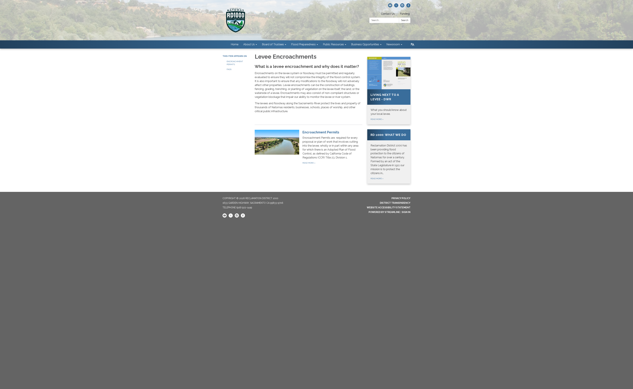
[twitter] (396, 6)
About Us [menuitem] (249, 44)
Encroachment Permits (235, 63)
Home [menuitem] (234, 44)
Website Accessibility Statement (388, 207)
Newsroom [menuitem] (393, 44)
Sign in (406, 212)
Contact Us (388, 13)
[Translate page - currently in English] (412, 44)
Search (404, 20)
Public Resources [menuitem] (333, 44)
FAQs (229, 69)
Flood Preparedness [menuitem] (303, 44)
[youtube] (390, 6)
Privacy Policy (401, 198)
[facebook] (408, 6)
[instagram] (402, 6)
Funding (405, 13)
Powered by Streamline (384, 212)
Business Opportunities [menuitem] (365, 44)
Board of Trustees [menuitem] (273, 44)
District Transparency (395, 203)
